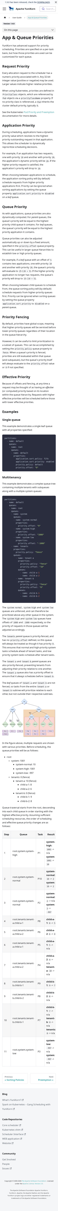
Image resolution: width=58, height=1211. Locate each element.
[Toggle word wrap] (47, 438)
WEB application (10, 1138)
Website (6, 1143)
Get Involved (9, 1159)
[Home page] (5, 17)
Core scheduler (10, 1125)
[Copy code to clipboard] (52, 438)
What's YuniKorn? (11, 1100)
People (6, 1164)
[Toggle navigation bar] (4, 9)
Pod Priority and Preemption (39, 112)
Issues (5, 1168)
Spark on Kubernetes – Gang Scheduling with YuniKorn (26, 1107)
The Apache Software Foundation (34, 1181)
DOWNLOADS (43, 2)
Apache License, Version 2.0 (33, 1184)
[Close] (56, 2)
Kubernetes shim (11, 1129)
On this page (11, 29)
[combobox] (48, 8)
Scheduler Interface (12, 1134)
